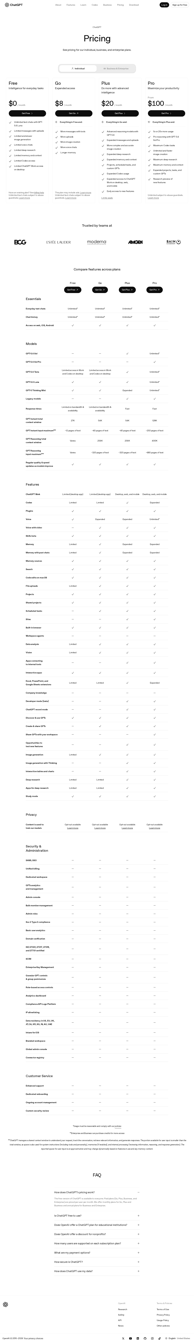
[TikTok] (159, 1338)
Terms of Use (163, 1309)
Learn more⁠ (24, 198)
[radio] (78, 68)
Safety (121, 1315)
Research (122, 1309)
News (120, 1326)
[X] (123, 1338)
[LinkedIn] (137, 1338)
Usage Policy (163, 1320)
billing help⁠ (39, 192)
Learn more (72, 828)
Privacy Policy (163, 1315)
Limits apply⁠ (107, 198)
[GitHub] (145, 1338)
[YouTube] (130, 1338)
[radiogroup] (97, 68)
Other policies (163, 1326)
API (120, 1320)
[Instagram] (152, 1338)
